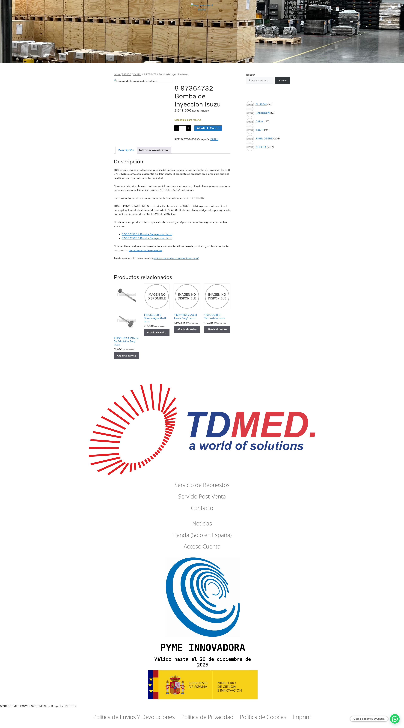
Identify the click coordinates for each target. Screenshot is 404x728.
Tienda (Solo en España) (202, 535)
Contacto (202, 508)
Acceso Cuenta (202, 546)
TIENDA (126, 74)
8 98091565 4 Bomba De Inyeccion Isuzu (147, 234)
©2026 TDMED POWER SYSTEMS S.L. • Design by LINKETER (38, 706)
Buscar (250, 74)
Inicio (117, 74)
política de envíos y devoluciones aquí (176, 258)
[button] (10, 8)
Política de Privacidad (207, 717)
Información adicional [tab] (154, 150)
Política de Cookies (263, 717)
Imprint (301, 717)
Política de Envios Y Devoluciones (134, 717)
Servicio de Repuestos (202, 485)
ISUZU (137, 74)
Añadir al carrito (208, 128)
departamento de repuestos (145, 250)
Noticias (202, 523)
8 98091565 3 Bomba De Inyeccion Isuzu (147, 238)
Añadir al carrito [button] (126, 355)
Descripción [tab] (126, 150)
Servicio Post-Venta (202, 496)
